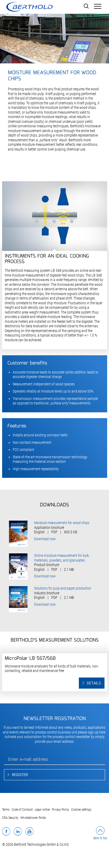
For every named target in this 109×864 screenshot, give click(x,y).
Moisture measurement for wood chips (61, 523)
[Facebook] (6, 831)
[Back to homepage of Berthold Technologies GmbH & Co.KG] (29, 7)
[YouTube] (29, 831)
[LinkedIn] (18, 831)
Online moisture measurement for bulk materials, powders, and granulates (61, 557)
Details (94, 683)
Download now (45, 539)
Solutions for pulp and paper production (62, 588)
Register (20, 775)
